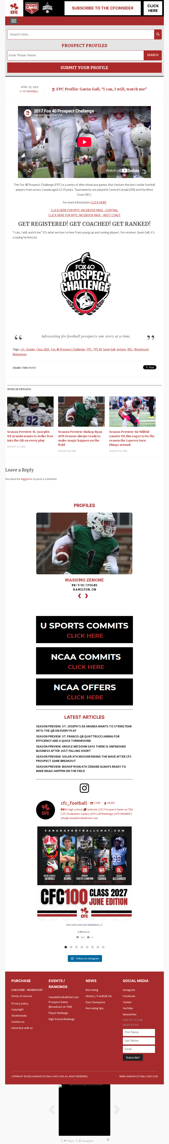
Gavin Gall (109, 349)
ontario (121, 349)
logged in (26, 479)
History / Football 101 (99, 996)
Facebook (129, 996)
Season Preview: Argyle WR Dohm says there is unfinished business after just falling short (81, 748)
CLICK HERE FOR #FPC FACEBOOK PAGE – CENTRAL (84, 210)
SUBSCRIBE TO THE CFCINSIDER (102, 8)
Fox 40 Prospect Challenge (68, 349)
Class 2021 (42, 349)
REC (130, 349)
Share (70, 1140)
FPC (89, 349)
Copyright (17, 1009)
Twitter (127, 1002)
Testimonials (19, 1015)
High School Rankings (62, 1019)
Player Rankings (58, 1013)
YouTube (128, 1008)
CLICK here (153, 8)
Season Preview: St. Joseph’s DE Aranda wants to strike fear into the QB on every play (30, 436)
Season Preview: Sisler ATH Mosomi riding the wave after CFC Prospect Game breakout (83, 758)
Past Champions (95, 1002)
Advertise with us (22, 1028)
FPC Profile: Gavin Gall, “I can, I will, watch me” (101, 89)
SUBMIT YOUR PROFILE (84, 67)
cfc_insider (28, 349)
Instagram (129, 990)
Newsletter (130, 1014)
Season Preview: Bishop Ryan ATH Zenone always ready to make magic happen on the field (80, 438)
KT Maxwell (30, 91)
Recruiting (92, 990)
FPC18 (97, 349)
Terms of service (21, 996)
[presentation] (79, 595)
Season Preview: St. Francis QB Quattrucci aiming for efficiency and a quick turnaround (78, 738)
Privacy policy (19, 1003)
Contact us (18, 1022)
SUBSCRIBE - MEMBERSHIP (27, 990)
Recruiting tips (95, 1008)
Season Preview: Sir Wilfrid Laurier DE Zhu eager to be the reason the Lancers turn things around (132, 438)
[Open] (84, 873)
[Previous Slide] (51, 1107)
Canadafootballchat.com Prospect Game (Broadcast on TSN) (64, 1002)
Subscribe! (133, 1057)
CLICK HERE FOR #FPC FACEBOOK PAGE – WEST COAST (84, 215)
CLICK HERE (98, 202)
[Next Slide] (117, 1107)
